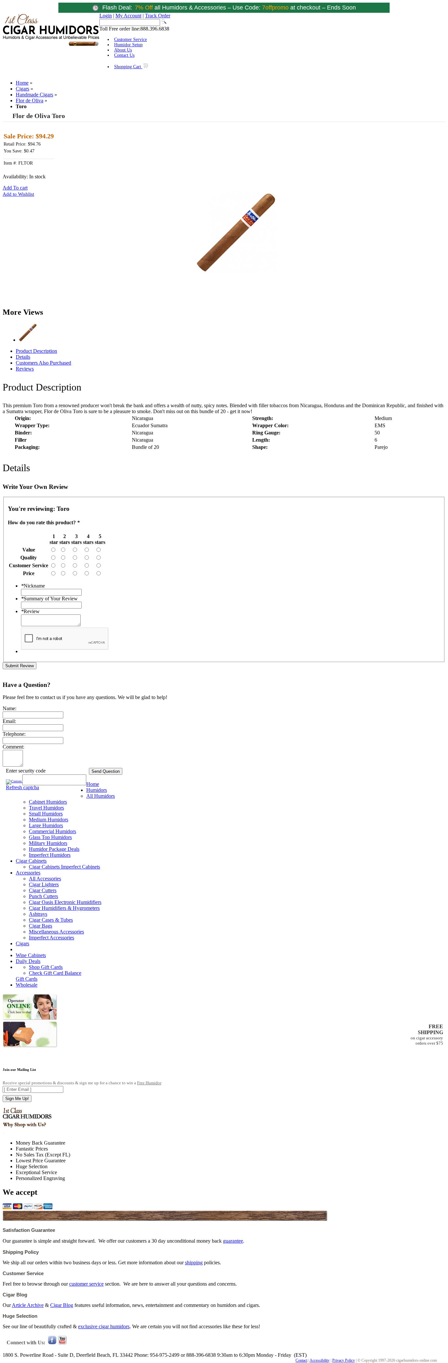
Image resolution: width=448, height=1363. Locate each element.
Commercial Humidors (52, 831)
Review (30, 611)
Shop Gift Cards (46, 967)
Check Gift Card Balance (55, 973)
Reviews (25, 368)
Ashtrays (38, 914)
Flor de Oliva (29, 100)
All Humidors (100, 796)
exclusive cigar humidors (104, 1326)
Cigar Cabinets (31, 861)
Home (22, 83)
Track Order (157, 15)
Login (105, 15)
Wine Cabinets (31, 955)
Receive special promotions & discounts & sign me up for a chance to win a (82, 1082)
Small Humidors (46, 813)
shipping (194, 1262)
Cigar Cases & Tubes (51, 920)
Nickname (33, 586)
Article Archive (28, 1305)
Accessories (28, 872)
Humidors (96, 790)
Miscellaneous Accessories (56, 931)
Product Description (36, 351)
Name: (9, 708)
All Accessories (45, 878)
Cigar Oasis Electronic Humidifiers (65, 902)
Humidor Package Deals (54, 849)
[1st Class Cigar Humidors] (51, 45)
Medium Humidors (48, 819)
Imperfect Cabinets (80, 867)
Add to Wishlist (18, 194)
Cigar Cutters (42, 890)
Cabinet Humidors (48, 802)
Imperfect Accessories (51, 937)
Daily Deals (28, 961)
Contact (301, 1360)
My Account (128, 15)
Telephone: (14, 734)
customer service (86, 1284)
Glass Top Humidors (50, 837)
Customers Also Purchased (43, 363)
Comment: (13, 747)
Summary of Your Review (49, 598)
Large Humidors (46, 825)
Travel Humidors (46, 808)
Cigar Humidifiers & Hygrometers (64, 908)
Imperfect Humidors (50, 855)
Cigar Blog (61, 1305)
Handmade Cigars (34, 94)
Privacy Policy (343, 1360)
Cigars (22, 88)
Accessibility (320, 1360)
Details (23, 357)
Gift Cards (26, 979)
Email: (9, 721)
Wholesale (26, 985)
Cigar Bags (40, 926)
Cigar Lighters (44, 884)
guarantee (233, 1241)
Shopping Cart (128, 66)
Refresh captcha (22, 787)
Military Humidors (48, 843)
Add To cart (15, 187)
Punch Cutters (43, 896)
